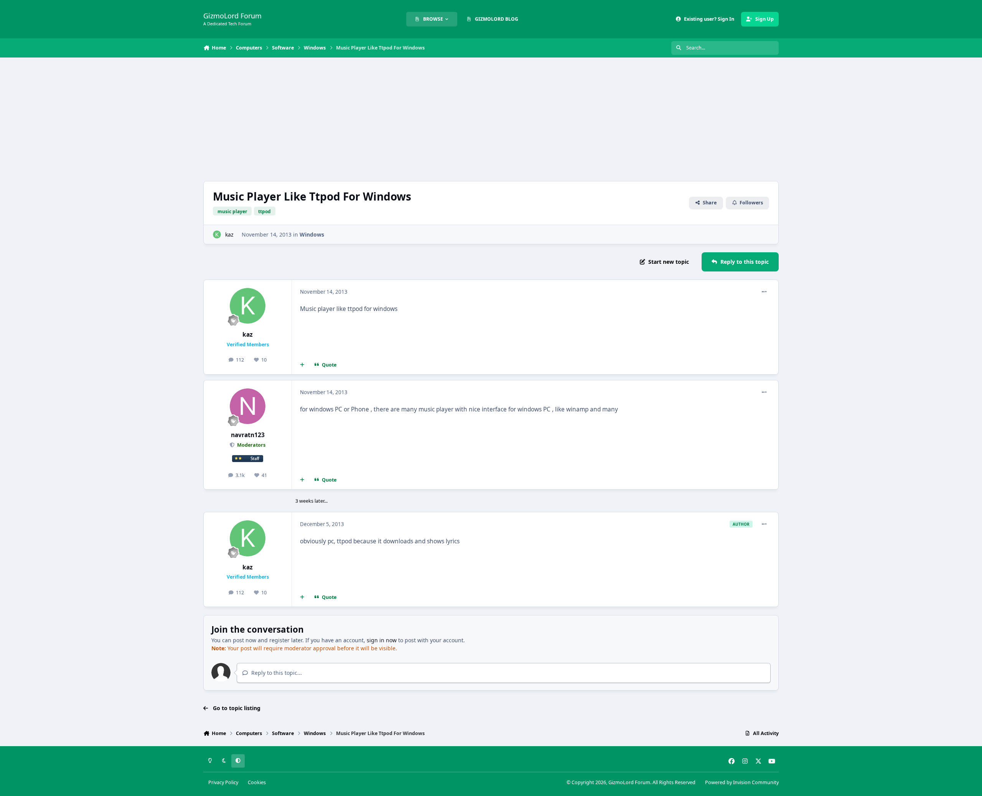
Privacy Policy (223, 782)
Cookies (257, 782)
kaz (229, 234)
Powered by (742, 782)
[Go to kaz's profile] (217, 234)
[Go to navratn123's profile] (248, 406)
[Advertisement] (491, 119)
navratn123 (248, 435)
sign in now (382, 640)
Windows (312, 234)
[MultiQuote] (302, 365)
